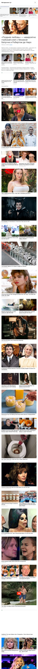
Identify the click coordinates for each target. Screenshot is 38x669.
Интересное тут (6, 2)
